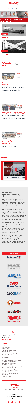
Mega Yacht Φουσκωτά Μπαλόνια (10, 373)
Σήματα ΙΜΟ (5, 358)
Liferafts (4, 345)
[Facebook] (9, 402)
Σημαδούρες (5, 374)
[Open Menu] (20, 8)
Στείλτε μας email (6, 339)
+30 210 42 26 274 (7, 337)
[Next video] (26, 170)
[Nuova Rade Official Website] (14, 285)
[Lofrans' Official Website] (14, 258)
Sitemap (14, 392)
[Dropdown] (12, 8)
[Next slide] (25, 14)
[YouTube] (12, 402)
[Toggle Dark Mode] (16, 8)
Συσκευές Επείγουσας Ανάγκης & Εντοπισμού (13, 369)
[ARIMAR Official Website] (14, 276)
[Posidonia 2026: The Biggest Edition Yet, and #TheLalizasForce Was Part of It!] (12, 107)
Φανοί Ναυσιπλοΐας (6, 357)
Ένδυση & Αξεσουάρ (6, 376)
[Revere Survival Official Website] (14, 319)
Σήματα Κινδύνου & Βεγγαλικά (9, 367)
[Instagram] (19, 402)
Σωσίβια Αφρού (5, 348)
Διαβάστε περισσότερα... (7, 92)
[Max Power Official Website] (14, 267)
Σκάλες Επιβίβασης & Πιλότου (9, 363)
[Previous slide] (2, 14)
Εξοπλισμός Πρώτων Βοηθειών (9, 361)
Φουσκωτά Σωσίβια (6, 347)
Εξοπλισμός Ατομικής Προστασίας (10, 370)
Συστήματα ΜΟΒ (6, 351)
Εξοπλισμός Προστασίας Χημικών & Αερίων (12, 360)
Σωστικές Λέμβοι (6, 371)
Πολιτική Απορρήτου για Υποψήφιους (14, 396)
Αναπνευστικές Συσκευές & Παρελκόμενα (11, 353)
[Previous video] (2, 170)
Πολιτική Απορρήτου (14, 394)
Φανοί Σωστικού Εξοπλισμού (9, 350)
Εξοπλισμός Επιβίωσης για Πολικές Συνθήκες (12, 366)
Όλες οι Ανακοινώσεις (18, 64)
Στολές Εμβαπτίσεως (7, 356)
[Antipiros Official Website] (14, 311)
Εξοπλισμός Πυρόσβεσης (8, 354)
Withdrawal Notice (14, 398)
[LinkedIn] (15, 402)
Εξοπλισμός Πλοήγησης (7, 364)
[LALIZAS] (14, 3)
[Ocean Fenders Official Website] (14, 294)
